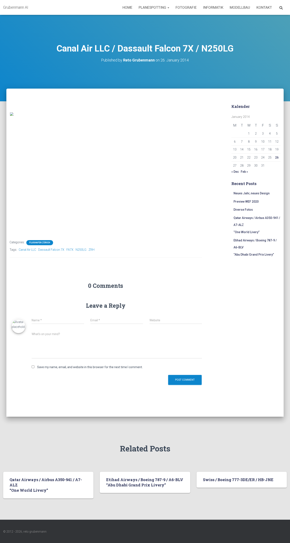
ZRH (91, 249)
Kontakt (264, 7)
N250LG (81, 249)
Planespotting (153, 7)
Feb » (244, 171)
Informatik (213, 7)
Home (127, 7)
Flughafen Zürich (39, 242)
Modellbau (240, 7)
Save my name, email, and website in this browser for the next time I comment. (90, 367)
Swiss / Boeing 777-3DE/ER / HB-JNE (238, 479)
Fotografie (186, 7)
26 (277, 157)
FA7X (69, 249)
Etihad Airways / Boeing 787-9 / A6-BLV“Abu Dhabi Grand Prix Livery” (144, 482)
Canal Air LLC (27, 249)
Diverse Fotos (243, 209)
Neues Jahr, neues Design (252, 193)
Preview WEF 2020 (246, 201)
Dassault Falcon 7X (51, 249)
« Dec (235, 171)
